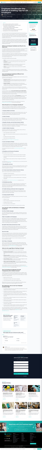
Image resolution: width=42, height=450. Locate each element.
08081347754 (17, 309)
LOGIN (36, 2)
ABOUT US (22, 434)
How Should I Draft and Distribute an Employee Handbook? (10, 27)
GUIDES (31, 435)
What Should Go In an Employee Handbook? (9, 26)
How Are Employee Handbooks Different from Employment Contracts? (12, 25)
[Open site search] (28, 2)
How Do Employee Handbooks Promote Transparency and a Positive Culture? (12, 29)
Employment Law (8, 6)
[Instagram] (6, 438)
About (23, 2)
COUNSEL (22, 439)
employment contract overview (6, 102)
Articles (4, 6)
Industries (15, 2)
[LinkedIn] (7, 438)
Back (4, 342)
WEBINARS (31, 438)
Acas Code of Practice (10, 161)
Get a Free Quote (21, 373)
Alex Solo (5, 14)
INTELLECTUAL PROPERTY (16, 438)
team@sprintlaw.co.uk (5, 310)
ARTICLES (31, 439)
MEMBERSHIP (23, 438)
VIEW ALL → (14, 442)
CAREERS (22, 436)
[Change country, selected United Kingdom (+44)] (15, 367)
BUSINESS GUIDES (32, 434)
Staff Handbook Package (12, 245)
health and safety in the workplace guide (13, 139)
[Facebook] (4, 438)
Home (2, 6)
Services (11, 2)
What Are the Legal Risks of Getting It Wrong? (8, 28)
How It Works (19, 2)
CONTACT (39, 2)
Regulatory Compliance (9, 16)
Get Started (18, 429)
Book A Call (24, 429)
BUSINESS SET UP (15, 436)
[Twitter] (9, 438)
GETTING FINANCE (15, 439)
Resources (25, 2)
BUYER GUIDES (32, 436)
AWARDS (22, 435)
